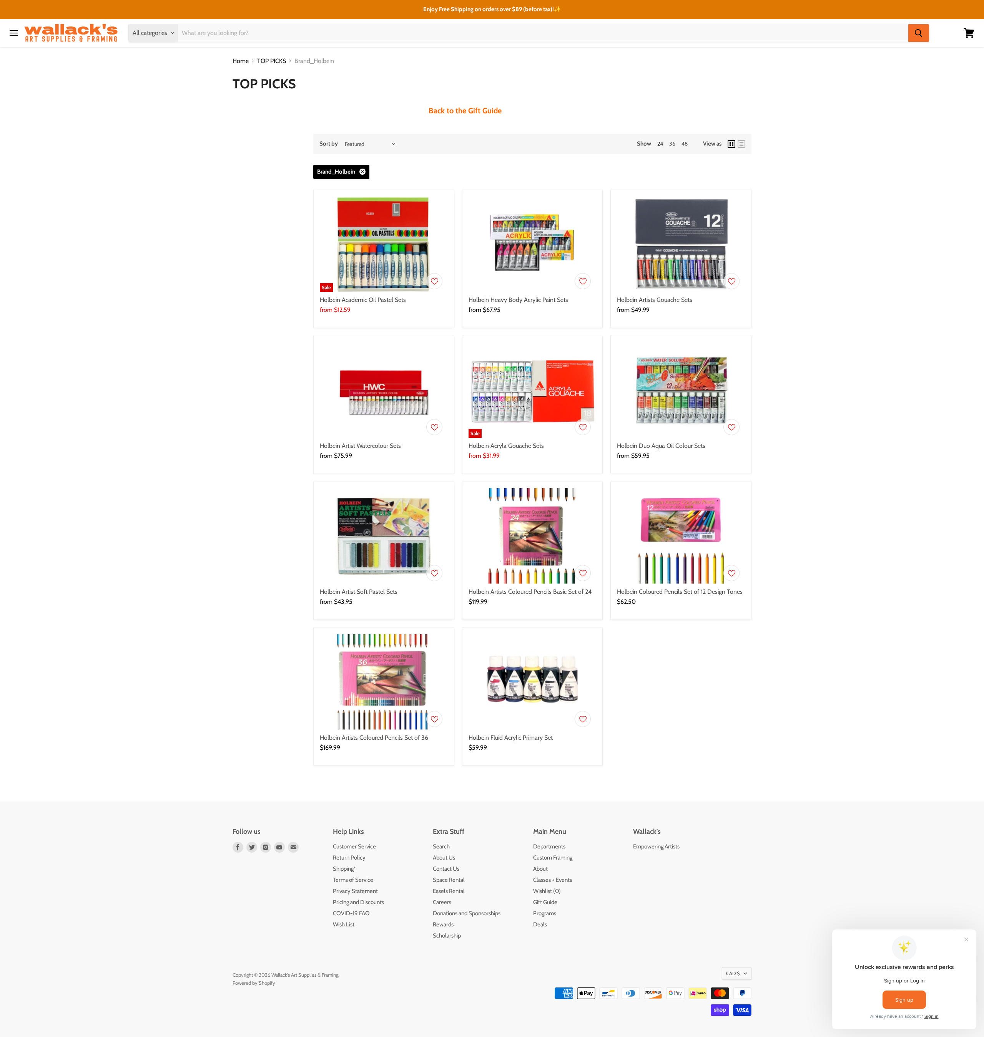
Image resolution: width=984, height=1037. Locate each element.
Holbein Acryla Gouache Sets (506, 445)
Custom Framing (552, 857)
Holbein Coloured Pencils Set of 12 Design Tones (680, 591)
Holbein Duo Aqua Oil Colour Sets (661, 445)
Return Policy (349, 857)
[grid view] (731, 144)
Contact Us (446, 868)
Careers (442, 902)
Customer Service (354, 846)
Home (241, 61)
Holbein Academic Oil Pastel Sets (363, 299)
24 (660, 143)
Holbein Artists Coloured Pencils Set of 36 (374, 737)
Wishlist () (547, 891)
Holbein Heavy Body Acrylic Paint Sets (518, 299)
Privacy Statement (355, 891)
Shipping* (344, 868)
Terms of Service (353, 879)
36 (672, 143)
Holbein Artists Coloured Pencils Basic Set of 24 (530, 591)
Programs (544, 913)
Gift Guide (545, 902)
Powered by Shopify (254, 983)
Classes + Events (552, 879)
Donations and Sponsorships (466, 913)
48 (684, 143)
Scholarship (447, 935)
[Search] (918, 33)
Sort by (328, 144)
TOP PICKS (271, 61)
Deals (540, 924)
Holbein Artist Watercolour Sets (360, 445)
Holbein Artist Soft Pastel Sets (358, 591)
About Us (444, 857)
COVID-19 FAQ (351, 913)
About (540, 868)
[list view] (741, 144)
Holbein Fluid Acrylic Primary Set (511, 737)
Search (441, 846)
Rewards (443, 924)
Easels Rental (449, 891)
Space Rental (449, 879)
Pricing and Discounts (358, 902)
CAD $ (733, 973)
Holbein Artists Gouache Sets (654, 299)
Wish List (343, 924)
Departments (549, 846)
